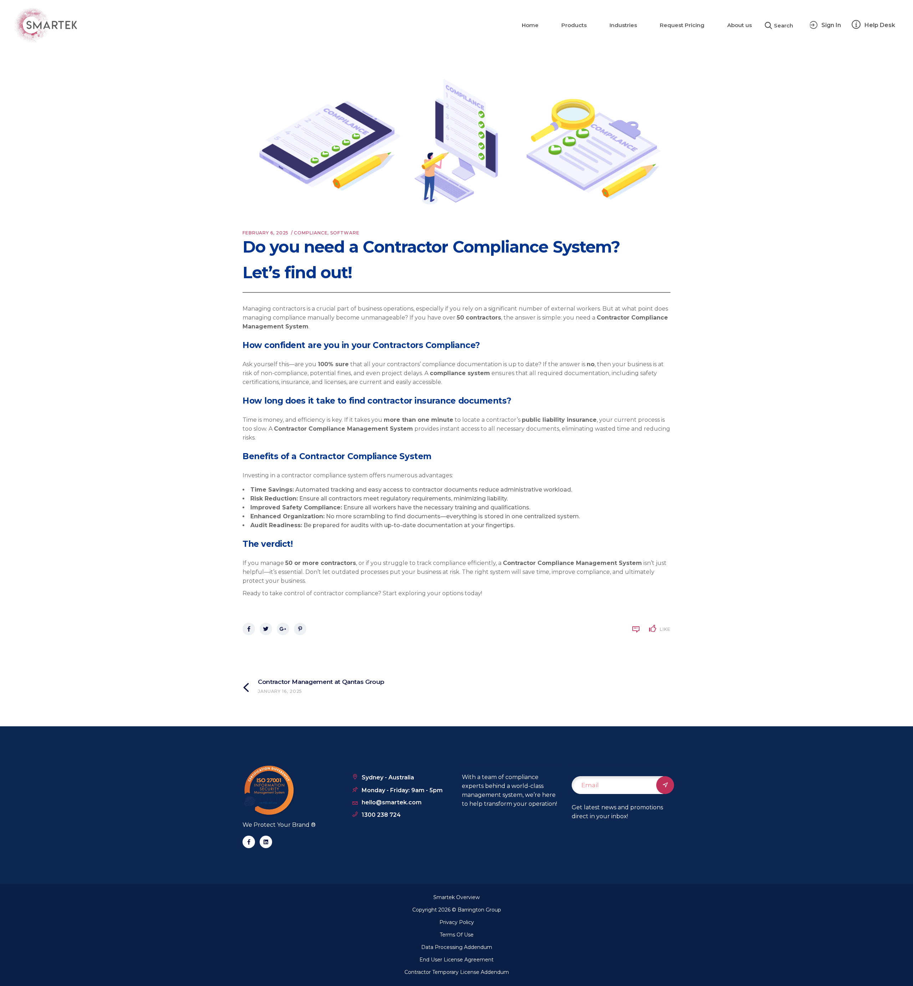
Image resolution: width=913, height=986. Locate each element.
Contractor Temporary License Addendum (456, 972)
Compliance (310, 232)
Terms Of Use (457, 934)
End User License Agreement (456, 959)
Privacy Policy (456, 922)
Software (344, 232)
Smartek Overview (456, 897)
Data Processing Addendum (456, 947)
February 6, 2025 (266, 232)
